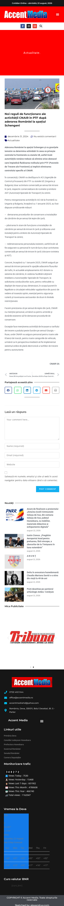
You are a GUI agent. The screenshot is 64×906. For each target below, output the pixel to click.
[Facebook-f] (23, 26)
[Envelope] (35, 26)
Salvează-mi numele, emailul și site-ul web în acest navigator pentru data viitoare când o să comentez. (31, 478)
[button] (57, 14)
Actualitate (31, 52)
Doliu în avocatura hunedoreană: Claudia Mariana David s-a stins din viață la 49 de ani (43, 575)
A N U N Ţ (31, 556)
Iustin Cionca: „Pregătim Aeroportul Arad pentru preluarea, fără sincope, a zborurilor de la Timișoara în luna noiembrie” (41, 541)
